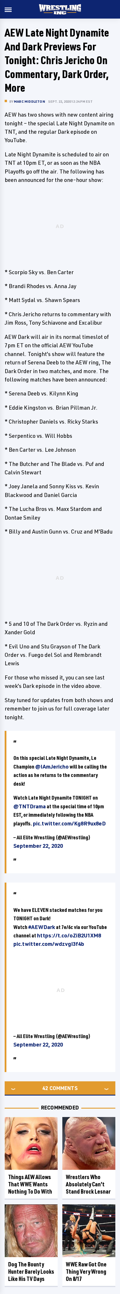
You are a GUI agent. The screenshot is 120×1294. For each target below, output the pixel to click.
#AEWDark (41, 926)
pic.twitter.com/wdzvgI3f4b (48, 943)
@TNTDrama (29, 806)
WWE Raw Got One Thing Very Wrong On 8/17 (86, 1271)
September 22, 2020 (38, 845)
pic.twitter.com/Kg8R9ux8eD (69, 823)
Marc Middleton (29, 101)
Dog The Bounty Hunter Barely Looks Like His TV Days (31, 1271)
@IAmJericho (52, 766)
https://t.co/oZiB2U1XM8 (69, 935)
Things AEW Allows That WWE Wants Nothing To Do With (30, 1184)
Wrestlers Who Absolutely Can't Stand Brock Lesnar (88, 1184)
